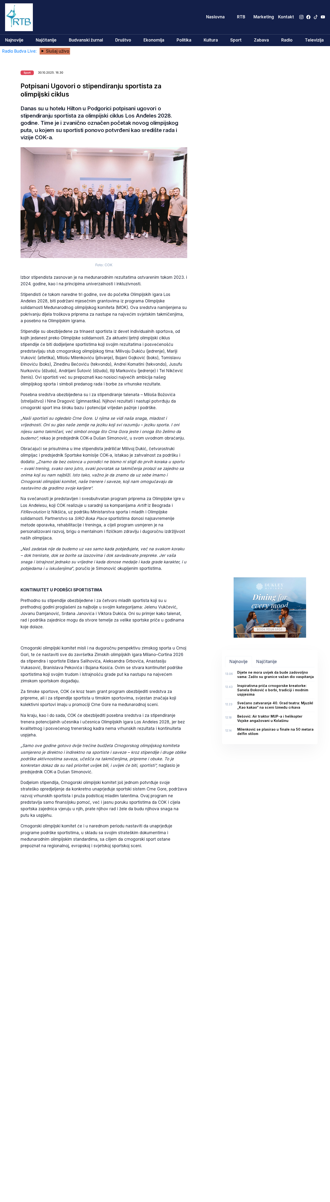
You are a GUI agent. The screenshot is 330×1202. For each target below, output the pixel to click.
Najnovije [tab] (239, 661)
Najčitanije (46, 40)
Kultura (211, 40)
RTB (241, 16)
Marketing (263, 16)
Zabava (261, 40)
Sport (236, 40)
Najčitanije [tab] (266, 661)
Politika (184, 40)
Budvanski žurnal (86, 40)
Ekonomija (153, 40)
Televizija (314, 40)
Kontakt (286, 16)
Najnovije (14, 40)
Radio (287, 40)
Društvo (123, 40)
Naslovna (215, 16)
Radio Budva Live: (20, 51)
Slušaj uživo (57, 51)
